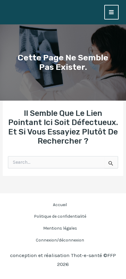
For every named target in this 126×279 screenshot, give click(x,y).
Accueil (60, 204)
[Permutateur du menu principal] (111, 12)
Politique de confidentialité (60, 216)
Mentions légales (60, 228)
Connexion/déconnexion (60, 240)
